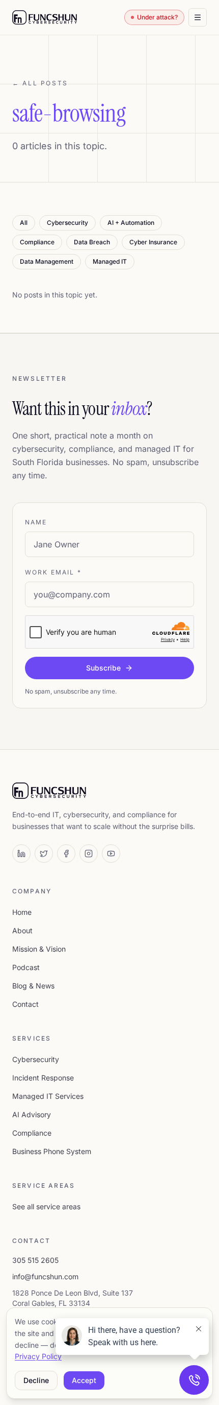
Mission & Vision (39, 949)
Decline (36, 1380)
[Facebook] (66, 853)
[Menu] (197, 17)
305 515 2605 (35, 1260)
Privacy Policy (38, 1356)
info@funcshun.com (45, 1276)
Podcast (26, 967)
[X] (44, 853)
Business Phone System (51, 1151)
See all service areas (46, 1206)
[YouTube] (111, 853)
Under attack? (157, 17)
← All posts (40, 83)
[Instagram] (88, 853)
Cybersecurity (67, 222)
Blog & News (33, 985)
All (24, 222)
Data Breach (92, 242)
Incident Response (43, 1077)
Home (22, 912)
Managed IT (110, 261)
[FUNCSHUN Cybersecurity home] (44, 17)
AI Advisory (31, 1114)
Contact (25, 1004)
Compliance (37, 242)
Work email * (53, 572)
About (22, 930)
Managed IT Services (48, 1096)
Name (36, 522)
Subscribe (103, 667)
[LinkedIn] (21, 853)
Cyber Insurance (153, 242)
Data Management (46, 261)
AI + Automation (130, 222)
